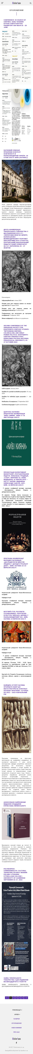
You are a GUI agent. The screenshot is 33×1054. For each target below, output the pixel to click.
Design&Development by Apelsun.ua (16, 1050)
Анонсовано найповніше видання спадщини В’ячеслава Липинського (15, 804)
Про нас (16, 1032)
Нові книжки (17, 1028)
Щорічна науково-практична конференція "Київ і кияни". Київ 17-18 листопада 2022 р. (14, 414)
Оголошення (16, 1023)
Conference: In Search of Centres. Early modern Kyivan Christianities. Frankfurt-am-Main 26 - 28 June (15, 23)
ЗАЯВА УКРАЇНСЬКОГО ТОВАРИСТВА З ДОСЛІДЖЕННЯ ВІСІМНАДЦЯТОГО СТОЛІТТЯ (16, 980)
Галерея (16, 1019)
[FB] (16, 1043)
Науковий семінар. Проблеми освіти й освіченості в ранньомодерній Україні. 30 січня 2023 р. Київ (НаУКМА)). (16, 153)
